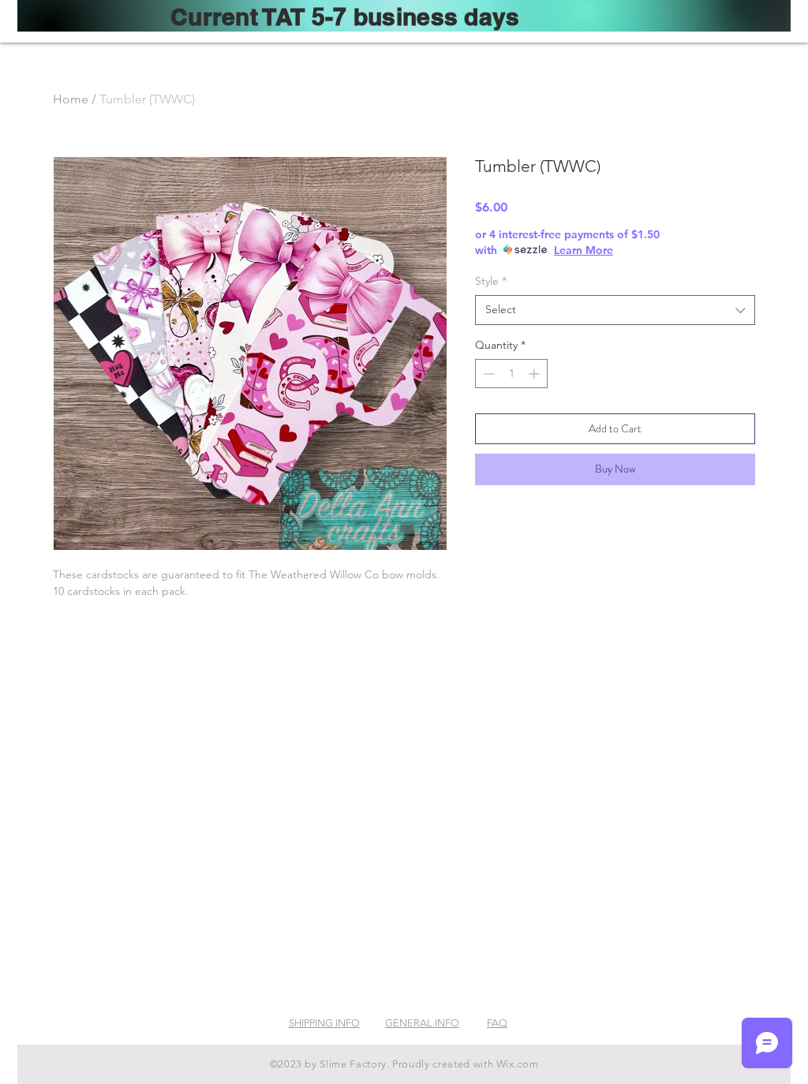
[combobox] (615, 310)
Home (70, 99)
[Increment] (535, 373)
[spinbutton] (511, 373)
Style (491, 281)
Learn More (583, 250)
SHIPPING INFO (324, 1023)
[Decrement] (487, 373)
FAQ (497, 1023)
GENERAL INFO (422, 1023)
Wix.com (517, 1064)
